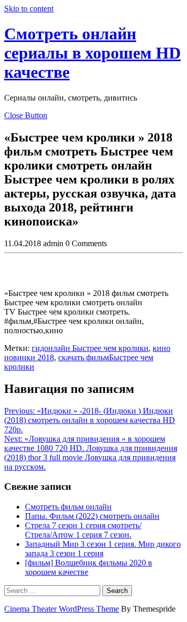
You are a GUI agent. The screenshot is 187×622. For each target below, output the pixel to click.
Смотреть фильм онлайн (68, 506)
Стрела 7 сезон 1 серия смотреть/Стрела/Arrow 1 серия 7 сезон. (83, 530)
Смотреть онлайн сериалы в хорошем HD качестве (92, 52)
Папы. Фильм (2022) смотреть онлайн (92, 516)
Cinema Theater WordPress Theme (61, 608)
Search (117, 591)
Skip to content (29, 8)
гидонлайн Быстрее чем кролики (90, 348)
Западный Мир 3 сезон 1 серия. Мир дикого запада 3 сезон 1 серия (103, 549)
